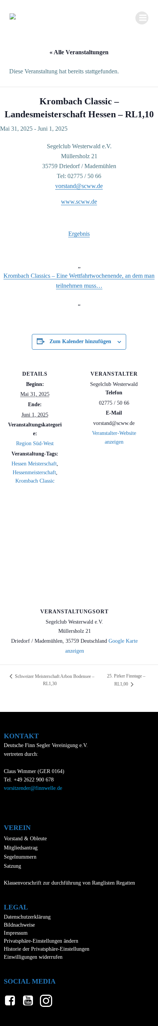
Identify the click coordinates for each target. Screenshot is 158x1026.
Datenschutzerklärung (27, 917)
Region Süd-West (35, 443)
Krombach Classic (34, 481)
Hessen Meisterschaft (34, 464)
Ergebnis (79, 233)
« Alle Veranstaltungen (79, 52)
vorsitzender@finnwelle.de (33, 788)
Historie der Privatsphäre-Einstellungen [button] (46, 949)
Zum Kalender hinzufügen (80, 341)
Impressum (16, 933)
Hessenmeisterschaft (34, 472)
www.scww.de (79, 201)
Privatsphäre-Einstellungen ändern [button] (41, 941)
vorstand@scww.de (79, 186)
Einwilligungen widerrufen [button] (33, 957)
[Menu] (141, 17)
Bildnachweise (19, 925)
